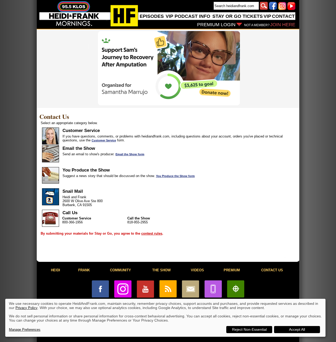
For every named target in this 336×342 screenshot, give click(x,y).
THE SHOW (161, 270)
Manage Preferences (24, 330)
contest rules (151, 233)
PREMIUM (232, 270)
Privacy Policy (26, 308)
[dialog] (165, 318)
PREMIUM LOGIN (216, 24)
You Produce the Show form (175, 176)
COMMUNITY (120, 270)
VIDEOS (197, 270)
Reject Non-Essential (249, 329)
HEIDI (55, 270)
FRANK (84, 270)
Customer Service (104, 140)
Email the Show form (130, 154)
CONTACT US (272, 270)
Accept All (297, 329)
